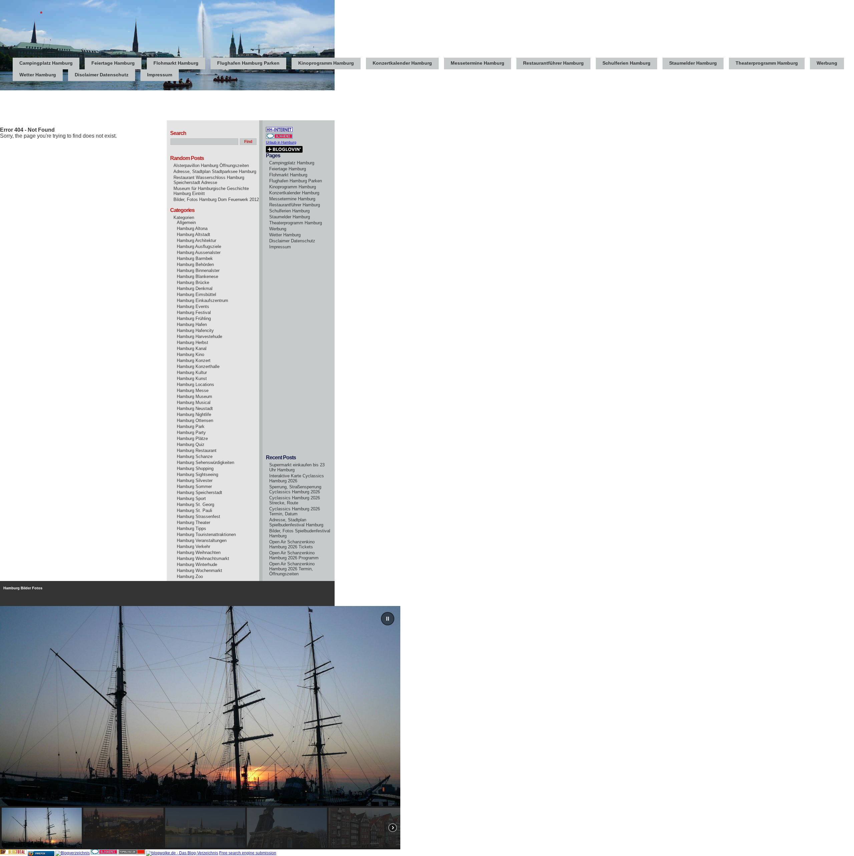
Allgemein (186, 222)
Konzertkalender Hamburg (402, 63)
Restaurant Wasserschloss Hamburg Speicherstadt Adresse (208, 180)
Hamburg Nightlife (194, 414)
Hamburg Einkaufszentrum (202, 300)
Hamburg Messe (192, 390)
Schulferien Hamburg (626, 63)
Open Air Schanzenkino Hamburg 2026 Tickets (292, 544)
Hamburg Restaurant (197, 450)
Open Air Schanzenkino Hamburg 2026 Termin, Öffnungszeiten (292, 568)
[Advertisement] (121, 105)
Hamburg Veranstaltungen (202, 540)
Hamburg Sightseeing (197, 474)
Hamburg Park (190, 426)
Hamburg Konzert (193, 360)
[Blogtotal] (13, 853)
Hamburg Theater (193, 522)
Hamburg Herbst (192, 342)
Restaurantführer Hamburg (553, 63)
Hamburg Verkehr (193, 546)
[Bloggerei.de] (104, 853)
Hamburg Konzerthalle (198, 366)
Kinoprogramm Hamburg (326, 63)
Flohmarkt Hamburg (175, 63)
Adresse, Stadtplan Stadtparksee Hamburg (214, 171)
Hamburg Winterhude (197, 564)
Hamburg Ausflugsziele (199, 246)
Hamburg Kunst (192, 378)
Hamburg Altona (192, 228)
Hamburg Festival (194, 312)
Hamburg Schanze (194, 456)
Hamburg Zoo (190, 576)
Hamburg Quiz (190, 444)
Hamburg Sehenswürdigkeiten (205, 462)
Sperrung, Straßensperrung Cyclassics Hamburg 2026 (295, 489)
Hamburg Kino (190, 354)
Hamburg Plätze (192, 438)
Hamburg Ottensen (195, 420)
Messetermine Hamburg (477, 63)
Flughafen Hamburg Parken (248, 63)
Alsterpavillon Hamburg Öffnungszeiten (211, 165)
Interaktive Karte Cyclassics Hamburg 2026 (296, 478)
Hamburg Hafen (192, 324)
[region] (427, 727)
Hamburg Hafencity (195, 330)
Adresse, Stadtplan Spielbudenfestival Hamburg (296, 522)
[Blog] (72, 853)
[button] (387, 618)
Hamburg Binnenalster (198, 270)
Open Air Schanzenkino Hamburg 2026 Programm (294, 555)
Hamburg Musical (193, 402)
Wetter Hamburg (37, 74)
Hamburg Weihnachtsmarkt (203, 558)
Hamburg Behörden (195, 264)
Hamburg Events (193, 306)
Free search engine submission (247, 853)
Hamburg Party (191, 432)
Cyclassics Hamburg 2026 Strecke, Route (294, 500)
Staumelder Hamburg (693, 63)
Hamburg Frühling (194, 318)
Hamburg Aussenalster (199, 252)
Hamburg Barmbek (195, 258)
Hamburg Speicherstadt (199, 492)
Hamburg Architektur (196, 240)
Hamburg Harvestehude (199, 336)
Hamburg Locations (195, 384)
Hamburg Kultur (192, 372)
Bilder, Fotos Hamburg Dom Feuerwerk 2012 (216, 199)
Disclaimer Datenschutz (101, 74)
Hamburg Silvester (194, 480)
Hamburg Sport (191, 498)
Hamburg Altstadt (193, 234)
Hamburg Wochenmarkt (199, 570)
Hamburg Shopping (195, 468)
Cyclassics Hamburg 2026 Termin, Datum (294, 511)
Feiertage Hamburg (113, 63)
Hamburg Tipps (191, 528)
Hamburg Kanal (191, 348)
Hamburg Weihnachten (199, 552)
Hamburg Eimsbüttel (196, 294)
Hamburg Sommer (194, 486)
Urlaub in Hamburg (281, 142)
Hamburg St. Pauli (194, 510)
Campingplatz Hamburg (46, 63)
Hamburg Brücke (193, 282)
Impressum (159, 74)
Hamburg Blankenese (197, 276)
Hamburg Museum (194, 396)
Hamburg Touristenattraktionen (206, 534)
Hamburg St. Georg (195, 504)
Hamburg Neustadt (195, 408)
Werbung (827, 63)
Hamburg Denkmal (194, 288)
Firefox (40, 853)
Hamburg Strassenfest (198, 516)
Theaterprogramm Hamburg (767, 63)
